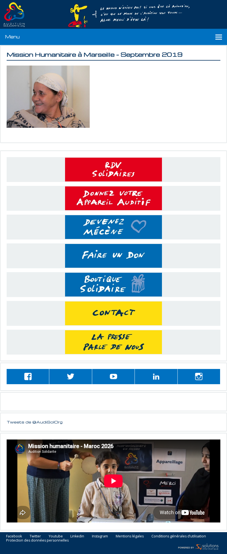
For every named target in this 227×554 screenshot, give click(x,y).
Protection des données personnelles (37, 540)
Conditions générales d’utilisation (178, 536)
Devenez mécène (113, 227)
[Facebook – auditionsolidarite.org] (28, 376)
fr (210, 3)
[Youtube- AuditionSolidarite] (113, 376)
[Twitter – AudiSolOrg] (70, 376)
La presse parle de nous (113, 342)
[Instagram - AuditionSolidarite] (199, 376)
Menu (12, 37)
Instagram (100, 536)
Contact (113, 313)
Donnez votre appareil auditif (113, 198)
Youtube (56, 536)
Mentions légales (130, 536)
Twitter (35, 536)
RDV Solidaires (113, 169)
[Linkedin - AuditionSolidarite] (156, 376)
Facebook (14, 536)
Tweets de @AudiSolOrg (35, 421)
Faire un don (113, 255)
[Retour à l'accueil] (113, 14)
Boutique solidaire (113, 284)
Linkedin (77, 536)
